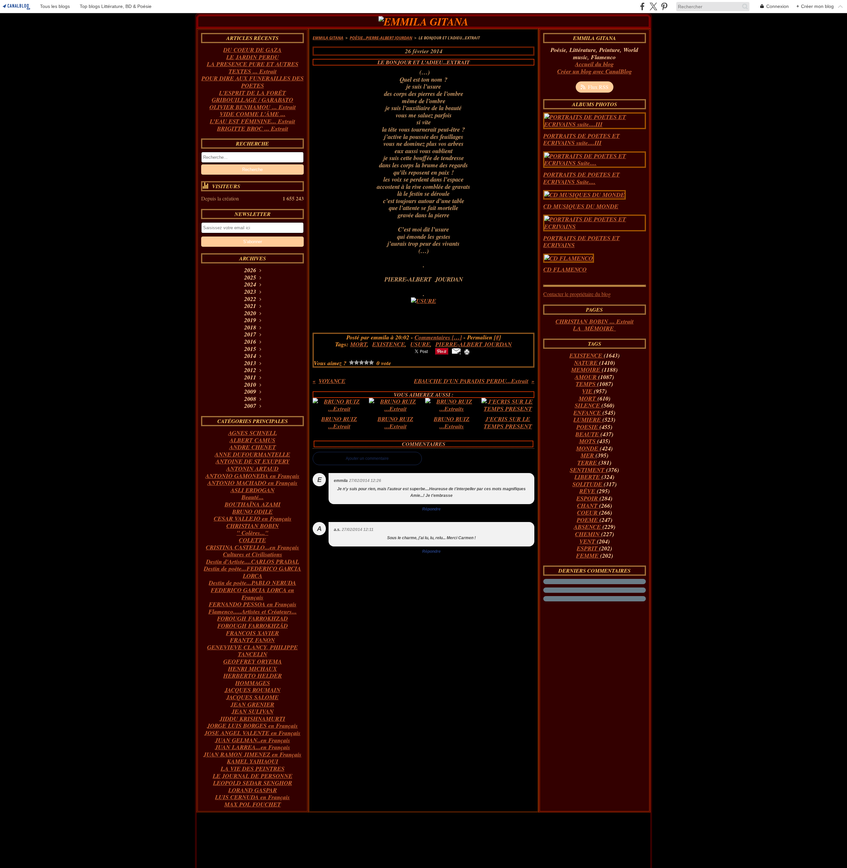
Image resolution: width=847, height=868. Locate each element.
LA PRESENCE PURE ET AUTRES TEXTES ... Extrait (252, 67)
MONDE (588, 448)
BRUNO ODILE (252, 511)
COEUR (588, 512)
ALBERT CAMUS (252, 440)
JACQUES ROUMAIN (253, 690)
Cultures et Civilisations (252, 554)
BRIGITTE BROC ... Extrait (252, 128)
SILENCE (588, 405)
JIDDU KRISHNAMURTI (252, 719)
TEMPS (586, 384)
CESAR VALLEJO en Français (252, 518)
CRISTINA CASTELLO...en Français (252, 547)
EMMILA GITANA (328, 38)
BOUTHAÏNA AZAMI (253, 504)
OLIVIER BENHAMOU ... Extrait (252, 107)
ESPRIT (588, 548)
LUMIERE (587, 419)
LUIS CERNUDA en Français (252, 797)
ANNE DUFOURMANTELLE (252, 454)
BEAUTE (588, 434)
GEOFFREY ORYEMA (252, 661)
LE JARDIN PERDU (252, 57)
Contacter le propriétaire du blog (577, 293)
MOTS (588, 441)
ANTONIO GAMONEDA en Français (252, 476)
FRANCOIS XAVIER (252, 633)
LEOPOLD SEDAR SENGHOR (252, 783)
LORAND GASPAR (252, 790)
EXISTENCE (586, 355)
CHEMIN (588, 534)
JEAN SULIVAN (253, 711)
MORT (588, 398)
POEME (588, 520)
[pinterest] (664, 6)
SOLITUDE (588, 484)
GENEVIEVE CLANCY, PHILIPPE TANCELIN (252, 651)
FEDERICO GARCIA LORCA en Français (252, 593)
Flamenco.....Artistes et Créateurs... (252, 611)
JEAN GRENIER (252, 704)
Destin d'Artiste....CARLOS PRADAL (252, 561)
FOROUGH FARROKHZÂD (252, 626)
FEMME (588, 555)
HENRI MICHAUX (252, 669)
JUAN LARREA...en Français (252, 747)
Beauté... (253, 497)
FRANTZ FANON (252, 640)
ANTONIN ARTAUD (252, 468)
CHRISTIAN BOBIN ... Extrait (595, 321)
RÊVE (588, 491)
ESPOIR (588, 498)
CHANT (588, 505)
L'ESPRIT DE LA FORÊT (252, 93)
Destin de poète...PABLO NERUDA (252, 583)
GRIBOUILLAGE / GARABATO (252, 100)
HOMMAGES (252, 683)
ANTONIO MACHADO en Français (252, 483)
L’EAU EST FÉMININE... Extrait (252, 121)
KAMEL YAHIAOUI (252, 761)
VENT (588, 541)
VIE (588, 391)
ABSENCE (588, 527)
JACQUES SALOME (252, 697)
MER (588, 455)
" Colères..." (252, 533)
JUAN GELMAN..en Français (252, 740)
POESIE (588, 427)
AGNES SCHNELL (252, 433)
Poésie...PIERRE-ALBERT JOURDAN (381, 38)
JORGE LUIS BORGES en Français (252, 725)
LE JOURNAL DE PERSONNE (252, 776)
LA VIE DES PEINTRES (253, 768)
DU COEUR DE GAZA (252, 50)
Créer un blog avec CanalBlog (594, 71)
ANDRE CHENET (252, 447)
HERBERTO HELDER (252, 676)
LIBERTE (588, 477)
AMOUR (586, 377)
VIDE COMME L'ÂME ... (253, 114)
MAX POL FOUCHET (252, 804)
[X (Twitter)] (653, 6)
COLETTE (252, 540)
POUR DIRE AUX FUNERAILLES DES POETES (252, 82)
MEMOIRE (586, 370)
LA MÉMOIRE (594, 328)
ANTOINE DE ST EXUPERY (253, 461)
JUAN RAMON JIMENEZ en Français (252, 754)
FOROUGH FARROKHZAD (252, 618)
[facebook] (642, 6)
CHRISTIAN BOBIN (252, 526)
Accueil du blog (594, 64)
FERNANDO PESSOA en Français (252, 604)
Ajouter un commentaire (367, 458)
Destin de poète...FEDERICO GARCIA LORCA (252, 572)
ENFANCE (587, 413)
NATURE (586, 363)
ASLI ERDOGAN (253, 490)
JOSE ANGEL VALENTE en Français (252, 733)
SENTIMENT (588, 470)
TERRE (588, 462)
